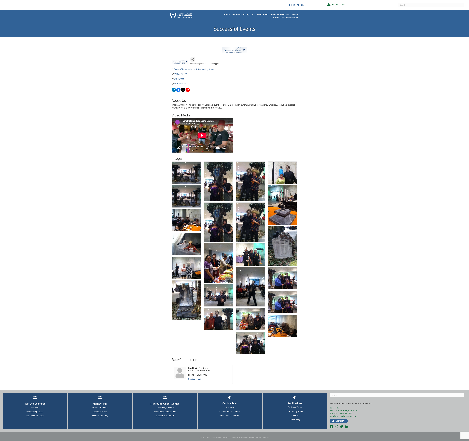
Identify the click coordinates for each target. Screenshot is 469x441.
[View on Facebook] (178, 91)
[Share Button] (192, 59)
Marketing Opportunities (165, 411)
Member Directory (241, 14)
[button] (339, 421)
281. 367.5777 (335, 408)
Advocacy (230, 407)
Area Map (295, 415)
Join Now (35, 407)
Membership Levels (34, 411)
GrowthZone (265, 437)
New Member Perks (35, 415)
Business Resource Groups (285, 17)
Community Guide (295, 411)
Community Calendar (165, 407)
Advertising (295, 419)
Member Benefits (100, 407)
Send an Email (194, 379)
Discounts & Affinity (165, 415)
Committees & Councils (229, 411)
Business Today (295, 407)
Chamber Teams (100, 411)
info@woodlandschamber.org (343, 416)
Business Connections (230, 415)
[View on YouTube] (188, 91)
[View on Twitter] (183, 91)
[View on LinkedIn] (174, 91)
